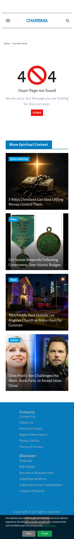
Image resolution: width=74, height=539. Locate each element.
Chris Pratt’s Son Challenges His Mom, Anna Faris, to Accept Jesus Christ (35, 381)
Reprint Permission (33, 434)
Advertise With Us (32, 479)
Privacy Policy (29, 441)
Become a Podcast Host (36, 473)
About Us (26, 422)
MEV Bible (27, 467)
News (13, 219)
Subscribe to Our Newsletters (40, 485)
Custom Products (31, 491)
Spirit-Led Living (19, 159)
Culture (14, 340)
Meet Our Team (30, 428)
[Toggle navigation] (8, 20)
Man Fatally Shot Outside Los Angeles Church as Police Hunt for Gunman (35, 320)
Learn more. (50, 525)
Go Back (37, 112)
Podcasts (25, 461)
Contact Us (27, 416)
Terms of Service (31, 447)
